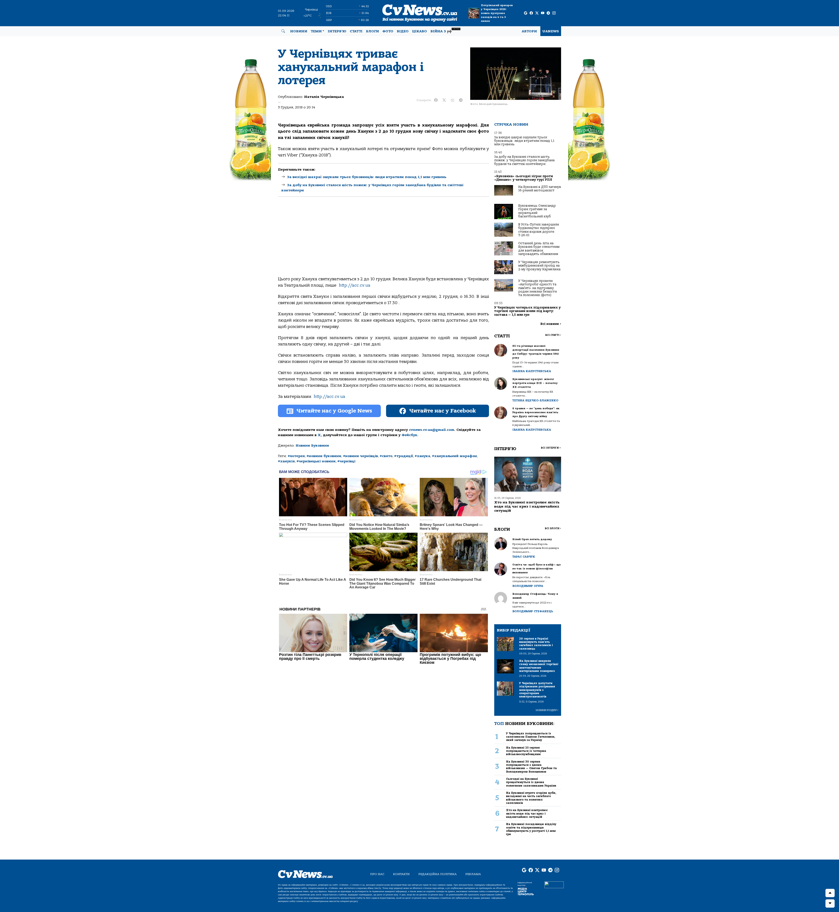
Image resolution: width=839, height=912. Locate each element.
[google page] (525, 13)
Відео (403, 31)
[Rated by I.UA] (554, 884)
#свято (386, 456)
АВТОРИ (529, 31)
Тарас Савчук (523, 556)
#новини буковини (324, 456)
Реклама (473, 874)
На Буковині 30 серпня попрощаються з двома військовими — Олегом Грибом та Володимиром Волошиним (531, 766)
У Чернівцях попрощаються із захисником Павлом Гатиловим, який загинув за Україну (530, 737)
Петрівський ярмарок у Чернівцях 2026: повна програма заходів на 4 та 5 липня (497, 13)
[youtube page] (542, 13)
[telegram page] (548, 13)
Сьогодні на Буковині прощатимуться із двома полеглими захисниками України (531, 782)
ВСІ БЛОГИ (553, 528)
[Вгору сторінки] (830, 893)
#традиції (403, 456)
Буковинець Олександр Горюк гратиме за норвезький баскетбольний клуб (537, 211)
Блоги (372, 31)
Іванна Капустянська (531, 371)
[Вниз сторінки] (830, 903)
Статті (356, 31)
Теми (316, 31)
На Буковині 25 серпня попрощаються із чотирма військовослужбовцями (526, 751)
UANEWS (551, 31)
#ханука (422, 456)
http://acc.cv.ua (354, 285)
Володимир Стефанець (532, 611)
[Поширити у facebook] (436, 100)
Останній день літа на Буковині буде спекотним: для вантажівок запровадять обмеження (539, 248)
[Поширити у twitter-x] (444, 100)
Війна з (445, 30)
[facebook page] (531, 13)
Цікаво (419, 31)
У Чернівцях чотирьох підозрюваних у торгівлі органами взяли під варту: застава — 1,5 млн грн (527, 311)
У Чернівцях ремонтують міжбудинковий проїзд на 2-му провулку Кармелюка (539, 265)
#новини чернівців (360, 456)
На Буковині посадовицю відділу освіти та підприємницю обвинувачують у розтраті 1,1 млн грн (531, 829)
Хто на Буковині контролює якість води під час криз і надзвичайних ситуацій (527, 506)
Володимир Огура (527, 586)
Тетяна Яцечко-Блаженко (535, 400)
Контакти (401, 874)
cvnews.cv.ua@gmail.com (431, 430)
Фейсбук (409, 435)
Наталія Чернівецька (324, 97)
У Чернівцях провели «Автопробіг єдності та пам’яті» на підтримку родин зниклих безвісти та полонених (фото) (537, 288)
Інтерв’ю (337, 31)
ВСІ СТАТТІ (553, 335)
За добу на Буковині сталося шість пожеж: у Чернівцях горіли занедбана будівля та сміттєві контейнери (524, 160)
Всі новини (550, 324)
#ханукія (286, 461)
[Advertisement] (383, 240)
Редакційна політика (437, 874)
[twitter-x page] (537, 13)
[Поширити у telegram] (461, 100)
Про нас (377, 874)
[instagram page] (554, 13)
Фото (387, 31)
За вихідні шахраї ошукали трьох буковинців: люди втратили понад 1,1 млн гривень (366, 177)
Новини (298, 31)
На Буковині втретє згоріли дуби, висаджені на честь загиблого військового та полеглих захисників (531, 798)
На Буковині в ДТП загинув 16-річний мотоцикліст (539, 188)
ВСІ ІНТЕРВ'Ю (551, 447)
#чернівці (346, 461)
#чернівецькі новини (316, 461)
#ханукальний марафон (454, 456)
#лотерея (296, 456)
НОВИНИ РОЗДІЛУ (547, 710)
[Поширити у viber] (452, 100)
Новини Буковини (312, 445)
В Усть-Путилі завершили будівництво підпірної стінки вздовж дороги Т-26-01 (538, 230)
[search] (283, 31)
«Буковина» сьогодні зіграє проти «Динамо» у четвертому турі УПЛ (523, 178)
